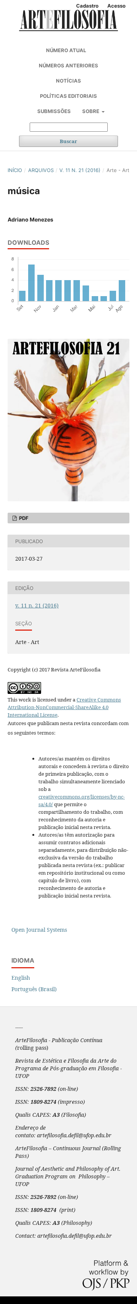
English (20, 977)
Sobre (91, 111)
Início (15, 170)
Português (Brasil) (34, 989)
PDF (23, 518)
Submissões (54, 111)
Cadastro (87, 6)
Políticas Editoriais (68, 96)
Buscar (68, 141)
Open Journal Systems (39, 929)
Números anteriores (68, 65)
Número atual (66, 50)
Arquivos (41, 170)
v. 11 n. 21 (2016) (79, 170)
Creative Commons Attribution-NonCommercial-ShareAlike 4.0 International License (64, 707)
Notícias (68, 81)
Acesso (116, 6)
